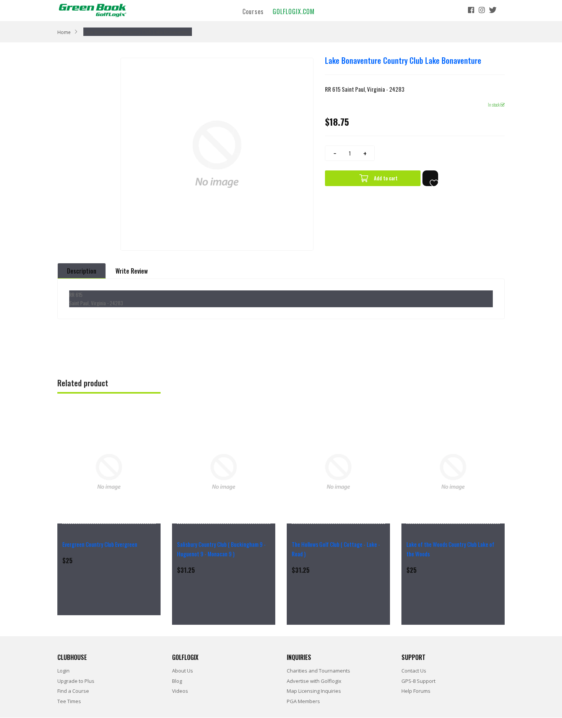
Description (81, 271)
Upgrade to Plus (75, 680)
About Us (182, 670)
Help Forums (415, 690)
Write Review (131, 271)
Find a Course (73, 690)
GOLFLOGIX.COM (294, 11)
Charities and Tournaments (318, 670)
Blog (177, 680)
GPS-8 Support (418, 680)
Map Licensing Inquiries (314, 690)
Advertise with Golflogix (314, 680)
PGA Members (303, 701)
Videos (180, 690)
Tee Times (69, 701)
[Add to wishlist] (430, 178)
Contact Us (413, 670)
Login (63, 670)
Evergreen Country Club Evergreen (99, 544)
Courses (253, 11)
